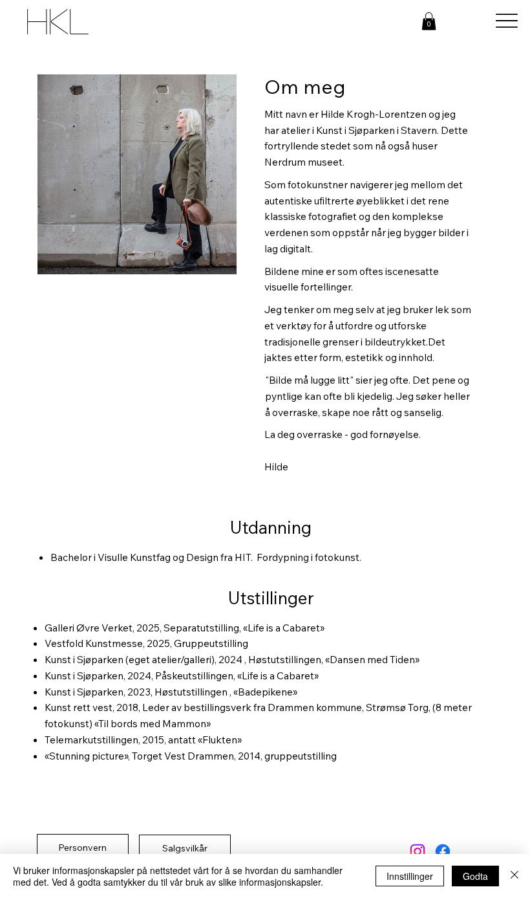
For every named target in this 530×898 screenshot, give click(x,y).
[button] (428, 21)
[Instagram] (417, 851)
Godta (475, 876)
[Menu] (506, 21)
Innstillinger (410, 876)
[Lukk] (514, 876)
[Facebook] (442, 851)
